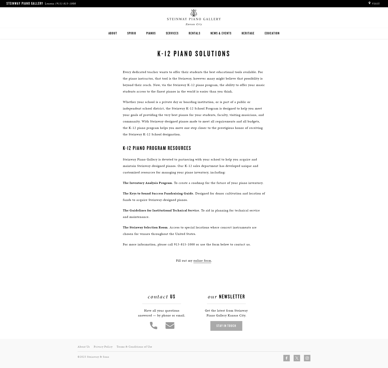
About (113, 33)
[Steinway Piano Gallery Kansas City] (194, 15)
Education (272, 33)
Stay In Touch (226, 326)
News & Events (221, 33)
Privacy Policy (103, 347)
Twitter (297, 358)
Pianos (151, 33)
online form (202, 260)
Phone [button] (153, 325)
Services (172, 33)
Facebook (286, 358)
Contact (170, 325)
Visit (376, 3)
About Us (84, 347)
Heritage (248, 33)
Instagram (307, 358)
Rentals (194, 33)
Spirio (131, 33)
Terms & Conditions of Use (134, 347)
